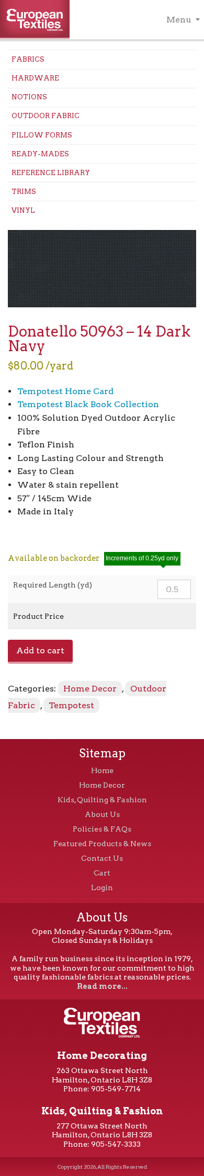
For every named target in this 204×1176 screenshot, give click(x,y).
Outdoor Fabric (46, 116)
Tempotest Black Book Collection (88, 404)
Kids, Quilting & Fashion (102, 799)
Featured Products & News (102, 843)
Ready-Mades (40, 154)
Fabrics (28, 59)
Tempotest (71, 705)
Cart (102, 873)
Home (102, 770)
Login (102, 887)
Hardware (35, 78)
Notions (29, 97)
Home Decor (90, 689)
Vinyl (23, 210)
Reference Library (51, 173)
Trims (24, 191)
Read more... (102, 986)
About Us (102, 814)
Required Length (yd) (52, 585)
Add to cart (40, 650)
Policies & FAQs (102, 829)
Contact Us (102, 858)
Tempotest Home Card (65, 391)
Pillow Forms (42, 135)
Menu (178, 20)
